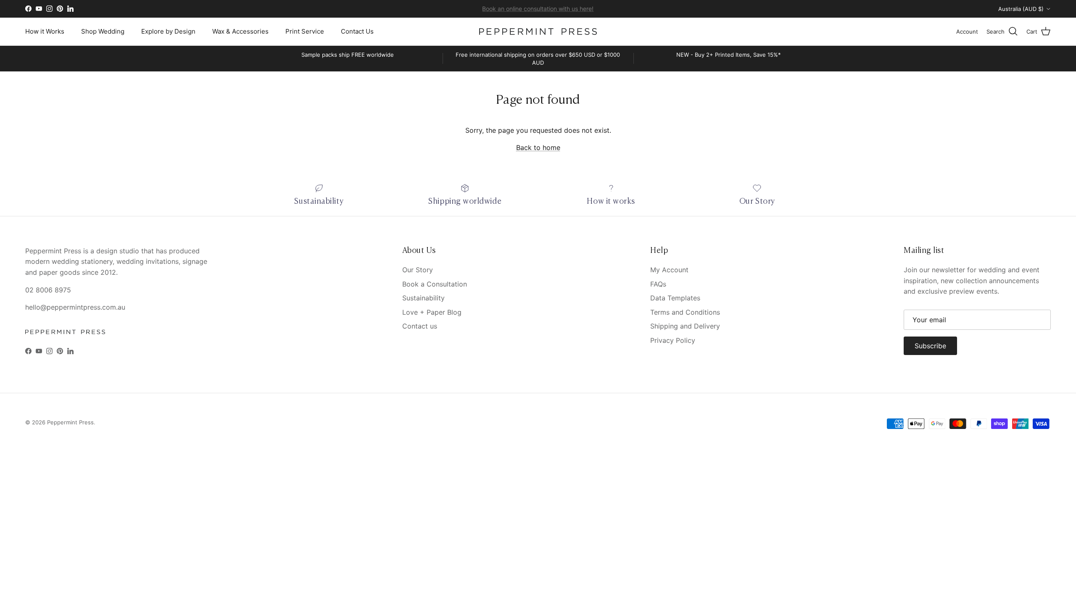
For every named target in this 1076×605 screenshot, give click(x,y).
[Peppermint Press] (538, 31)
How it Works (44, 31)
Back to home (538, 147)
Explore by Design (168, 31)
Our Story (417, 270)
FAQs (658, 284)
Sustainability (423, 298)
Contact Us (357, 31)
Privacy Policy (672, 340)
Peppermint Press (70, 422)
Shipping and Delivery (685, 326)
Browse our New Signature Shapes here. (538, 11)
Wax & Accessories (240, 31)
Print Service (304, 31)
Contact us (419, 326)
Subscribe (930, 346)
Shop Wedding (102, 31)
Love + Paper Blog (432, 312)
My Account (669, 270)
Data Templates (675, 298)
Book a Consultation (434, 284)
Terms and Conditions (685, 312)
